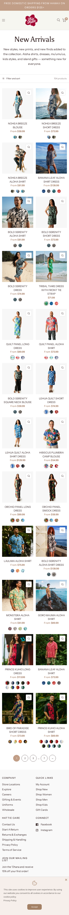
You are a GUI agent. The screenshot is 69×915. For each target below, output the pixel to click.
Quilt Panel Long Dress (17, 346)
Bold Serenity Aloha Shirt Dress (51, 563)
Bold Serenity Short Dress (51, 234)
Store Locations (11, 784)
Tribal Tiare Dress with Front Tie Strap (51, 290)
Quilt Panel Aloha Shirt (51, 346)
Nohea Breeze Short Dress (51, 125)
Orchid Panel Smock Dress (51, 508)
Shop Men (41, 799)
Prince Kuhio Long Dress (17, 671)
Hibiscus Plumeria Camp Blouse (51, 454)
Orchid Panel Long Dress (18, 508)
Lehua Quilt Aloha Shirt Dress (17, 454)
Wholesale (8, 809)
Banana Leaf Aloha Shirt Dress (51, 179)
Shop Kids (41, 804)
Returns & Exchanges (14, 834)
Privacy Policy (10, 844)
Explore (6, 789)
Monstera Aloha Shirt (17, 617)
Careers (6, 794)
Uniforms (7, 804)
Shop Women (44, 794)
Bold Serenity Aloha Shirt (17, 234)
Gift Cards (42, 809)
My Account (42, 784)
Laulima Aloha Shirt (18, 561)
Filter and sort (13, 78)
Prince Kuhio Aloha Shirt (51, 730)
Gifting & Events (11, 799)
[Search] (58, 20)
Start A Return (10, 829)
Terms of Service (11, 849)
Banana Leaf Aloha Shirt (51, 671)
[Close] (66, 879)
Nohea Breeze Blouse (17, 125)
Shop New (42, 789)
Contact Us (8, 824)
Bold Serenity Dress (17, 288)
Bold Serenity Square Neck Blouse (18, 400)
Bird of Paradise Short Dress (17, 730)
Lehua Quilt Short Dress (51, 400)
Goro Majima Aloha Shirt (51, 617)
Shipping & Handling (14, 839)
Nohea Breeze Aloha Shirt (17, 179)
